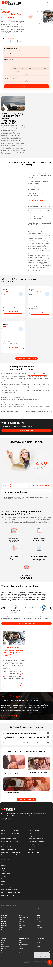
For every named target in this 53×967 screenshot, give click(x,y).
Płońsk (2, 942)
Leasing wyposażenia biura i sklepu (37, 841)
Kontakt (3, 881)
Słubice (20, 940)
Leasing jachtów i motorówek (35, 838)
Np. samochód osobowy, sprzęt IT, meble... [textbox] (14, 50)
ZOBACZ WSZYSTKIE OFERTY (25, 358)
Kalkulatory (4, 884)
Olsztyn (3, 934)
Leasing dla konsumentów (34, 844)
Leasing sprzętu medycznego (9, 849)
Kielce (20, 927)
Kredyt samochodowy (33, 852)
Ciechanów (3, 923)
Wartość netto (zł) (8, 59)
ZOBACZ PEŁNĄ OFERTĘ (25, 799)
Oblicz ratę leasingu (27, 86)
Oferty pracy (4, 876)
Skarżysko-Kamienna (24, 938)
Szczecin (21, 948)
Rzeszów (21, 934)
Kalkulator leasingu (6, 887)
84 (45, 68)
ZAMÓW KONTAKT (25, 430)
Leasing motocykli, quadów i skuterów (11, 846)
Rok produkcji (7, 53)
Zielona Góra (39, 942)
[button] (12, 485)
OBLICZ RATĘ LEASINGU (25, 623)
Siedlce (20, 936)
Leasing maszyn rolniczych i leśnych (10, 852)
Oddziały (3, 871)
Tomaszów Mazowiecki (24, 950)
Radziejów (3, 952)
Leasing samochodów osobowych (10, 830)
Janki (20, 923)
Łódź (38, 923)
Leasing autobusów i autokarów (9, 841)
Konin (38, 908)
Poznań (3, 944)
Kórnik (38, 913)
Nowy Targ (39, 927)
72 (37, 68)
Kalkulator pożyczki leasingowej (9, 889)
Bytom (2, 919)
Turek (38, 934)
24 (7, 68)
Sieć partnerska (5, 873)
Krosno (38, 919)
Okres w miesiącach (10, 65)
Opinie (3, 868)
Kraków (38, 917)
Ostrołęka (3, 938)
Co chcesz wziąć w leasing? (11, 48)
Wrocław (39, 940)
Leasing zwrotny (32, 849)
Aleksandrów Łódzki (5, 908)
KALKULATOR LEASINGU (12, 685)
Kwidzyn (39, 921)
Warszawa (39, 936)
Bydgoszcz (3, 917)
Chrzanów (3, 921)
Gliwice (20, 913)
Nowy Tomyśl (40, 929)
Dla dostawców (5, 879)
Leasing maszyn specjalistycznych (10, 844)
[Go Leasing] (11, 3)
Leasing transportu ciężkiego (9, 838)
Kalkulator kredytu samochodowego (10, 892)
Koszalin (38, 915)
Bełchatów (3, 911)
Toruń (20, 952)
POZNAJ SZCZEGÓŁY (9, 716)
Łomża (38, 925)
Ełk (2, 929)
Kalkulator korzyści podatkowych (10, 895)
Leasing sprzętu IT (32, 833)
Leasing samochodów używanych (10, 833)
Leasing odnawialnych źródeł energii (37, 836)
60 (30, 68)
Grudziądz (21, 919)
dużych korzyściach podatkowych (37, 375)
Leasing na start (32, 846)
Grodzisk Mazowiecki (24, 917)
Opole (2, 936)
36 (15, 68)
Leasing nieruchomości (34, 830)
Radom (3, 950)
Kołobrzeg (21, 929)
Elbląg (2, 927)
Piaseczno (3, 940)
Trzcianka (21, 955)
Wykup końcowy (11, 78)
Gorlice (20, 915)
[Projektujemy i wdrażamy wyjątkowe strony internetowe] (26, 962)
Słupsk (20, 942)
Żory (38, 944)
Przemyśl (3, 948)
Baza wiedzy (4, 865)
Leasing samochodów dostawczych (10, 836)
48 (22, 68)
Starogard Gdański (23, 944)
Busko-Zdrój (4, 915)
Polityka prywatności (6, 962)
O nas (2, 862)
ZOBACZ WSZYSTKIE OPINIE (39, 485)
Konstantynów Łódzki (41, 911)
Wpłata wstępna (11, 72)
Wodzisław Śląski (40, 938)
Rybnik (2, 955)
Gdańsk (20, 908)
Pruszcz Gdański (5, 946)
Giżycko (21, 911)
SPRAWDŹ (11, 311)
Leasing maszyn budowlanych (9, 855)
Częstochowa (4, 925)
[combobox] (26, 51)
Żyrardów (39, 946)
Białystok (3, 913)
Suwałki (20, 946)
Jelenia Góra (22, 925)
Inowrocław (21, 921)
